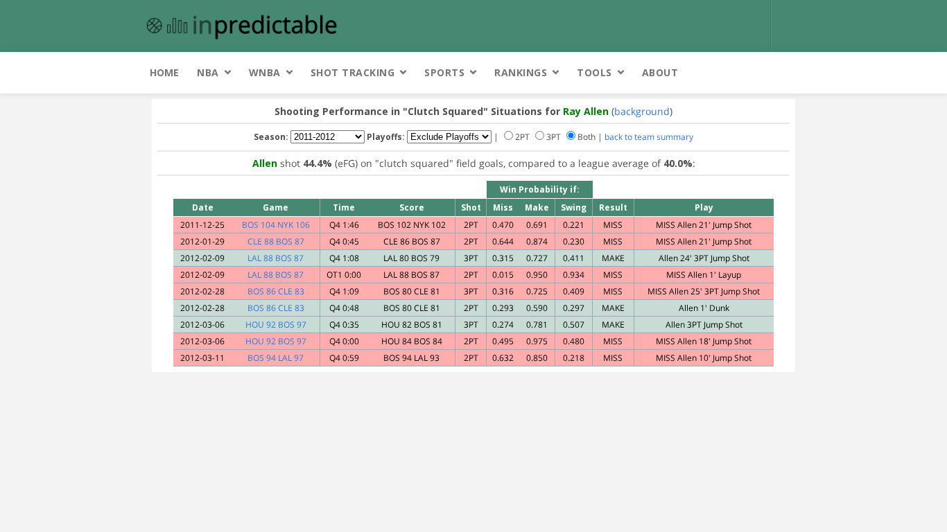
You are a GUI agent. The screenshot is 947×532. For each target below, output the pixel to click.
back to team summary (649, 137)
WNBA (265, 72)
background (642, 111)
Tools (594, 72)
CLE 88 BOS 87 (275, 241)
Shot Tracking (353, 72)
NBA (208, 72)
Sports (444, 72)
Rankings (520, 72)
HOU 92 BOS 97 (275, 324)
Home (164, 72)
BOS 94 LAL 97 (275, 358)
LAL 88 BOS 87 (275, 258)
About (660, 72)
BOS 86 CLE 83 (275, 291)
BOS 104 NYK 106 (276, 225)
